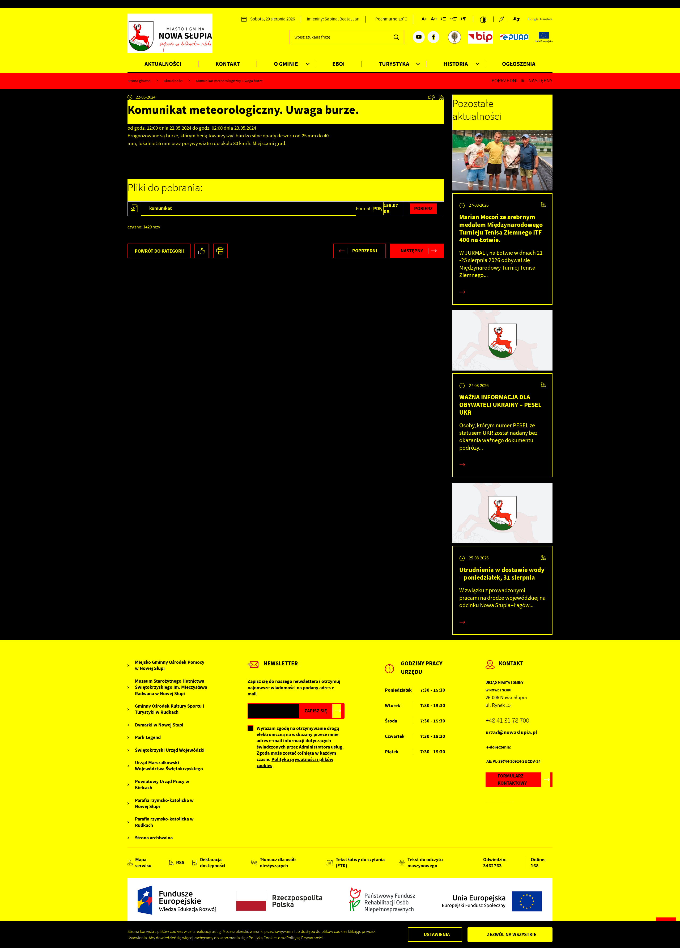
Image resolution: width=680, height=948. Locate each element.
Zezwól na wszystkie (511, 934)
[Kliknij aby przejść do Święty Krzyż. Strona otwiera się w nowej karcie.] (454, 37)
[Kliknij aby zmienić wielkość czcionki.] (424, 20)
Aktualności (162, 64)
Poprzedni (504, 81)
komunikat (160, 208)
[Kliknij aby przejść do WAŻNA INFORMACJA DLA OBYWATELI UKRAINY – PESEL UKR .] (502, 341)
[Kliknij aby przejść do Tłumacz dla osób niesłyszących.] (516, 19)
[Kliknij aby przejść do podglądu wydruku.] (220, 251)
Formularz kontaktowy (512, 779)
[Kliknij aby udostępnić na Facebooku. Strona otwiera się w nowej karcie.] (201, 251)
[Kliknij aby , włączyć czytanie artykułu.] (431, 97)
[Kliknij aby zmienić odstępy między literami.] (434, 20)
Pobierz (423, 208)
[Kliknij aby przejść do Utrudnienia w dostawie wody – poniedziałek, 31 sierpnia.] (502, 514)
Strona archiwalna (154, 838)
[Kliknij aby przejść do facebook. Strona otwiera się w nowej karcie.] (433, 37)
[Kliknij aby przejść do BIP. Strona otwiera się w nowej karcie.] (480, 37)
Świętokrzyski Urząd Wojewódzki (170, 750)
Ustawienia (437, 934)
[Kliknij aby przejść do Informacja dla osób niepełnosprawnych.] (503, 19)
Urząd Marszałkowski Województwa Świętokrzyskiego (169, 766)
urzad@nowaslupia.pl (511, 732)
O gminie (286, 64)
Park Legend (148, 737)
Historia (455, 64)
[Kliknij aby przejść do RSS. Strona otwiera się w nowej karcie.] (441, 97)
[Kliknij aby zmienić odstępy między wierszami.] (443, 20)
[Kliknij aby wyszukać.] (396, 37)
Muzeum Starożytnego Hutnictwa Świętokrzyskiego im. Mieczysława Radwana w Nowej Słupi (171, 687)
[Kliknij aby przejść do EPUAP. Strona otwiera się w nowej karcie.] (514, 37)
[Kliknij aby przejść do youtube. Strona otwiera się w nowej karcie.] (419, 37)
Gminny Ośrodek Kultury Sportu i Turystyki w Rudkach (169, 709)
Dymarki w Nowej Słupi (159, 725)
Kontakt (227, 64)
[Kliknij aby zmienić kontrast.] (483, 19)
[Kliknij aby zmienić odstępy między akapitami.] (463, 20)
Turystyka (394, 64)
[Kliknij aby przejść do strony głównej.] (170, 36)
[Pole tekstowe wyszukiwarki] (346, 37)
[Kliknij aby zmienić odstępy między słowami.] (453, 20)
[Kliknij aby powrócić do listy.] (522, 81)
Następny (540, 81)
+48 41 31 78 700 (507, 720)
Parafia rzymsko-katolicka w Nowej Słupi (164, 803)
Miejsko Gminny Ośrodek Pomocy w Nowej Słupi (169, 665)
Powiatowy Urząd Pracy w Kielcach (162, 785)
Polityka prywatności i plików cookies (295, 762)
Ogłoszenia (519, 64)
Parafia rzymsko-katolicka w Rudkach (164, 822)
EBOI (338, 64)
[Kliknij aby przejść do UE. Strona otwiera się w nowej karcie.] (543, 37)
